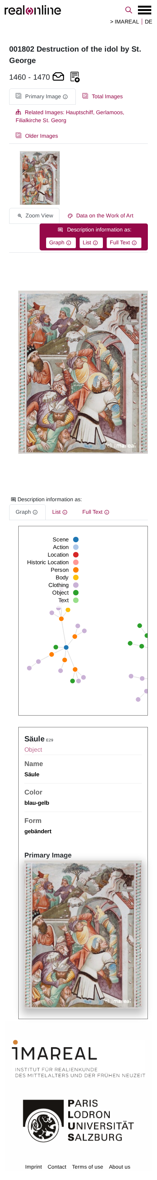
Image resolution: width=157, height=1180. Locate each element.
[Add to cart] (58, 77)
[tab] (42, 96)
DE (148, 22)
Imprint (33, 1167)
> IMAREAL (124, 22)
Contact (57, 1167)
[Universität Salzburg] (78, 1120)
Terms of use (87, 1167)
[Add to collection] (75, 77)
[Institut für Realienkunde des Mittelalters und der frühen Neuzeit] (78, 1059)
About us (119, 1167)
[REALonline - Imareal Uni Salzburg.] (78, 10)
